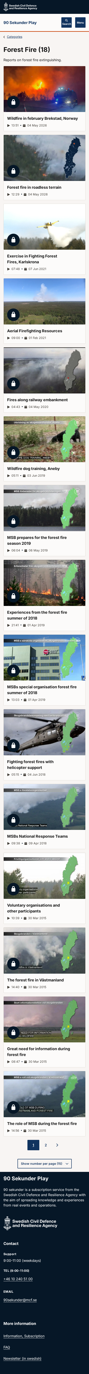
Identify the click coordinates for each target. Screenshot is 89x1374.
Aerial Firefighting (34, 331)
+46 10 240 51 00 (18, 1279)
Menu (80, 22)
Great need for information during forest (38, 1051)
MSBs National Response (37, 836)
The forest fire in (35, 980)
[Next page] (57, 1145)
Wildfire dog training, (33, 468)
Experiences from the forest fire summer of (37, 615)
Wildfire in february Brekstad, (42, 118)
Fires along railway (37, 400)
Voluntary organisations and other (33, 908)
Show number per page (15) (41, 1163)
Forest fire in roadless (34, 187)
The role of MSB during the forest (42, 1123)
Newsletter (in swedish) (22, 1358)
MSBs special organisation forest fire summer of (42, 690)
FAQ (6, 1347)
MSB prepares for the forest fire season (37, 540)
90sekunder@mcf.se (20, 1300)
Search (66, 24)
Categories (14, 36)
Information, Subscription (23, 1336)
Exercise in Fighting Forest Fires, (32, 259)
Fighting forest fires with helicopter (30, 764)
